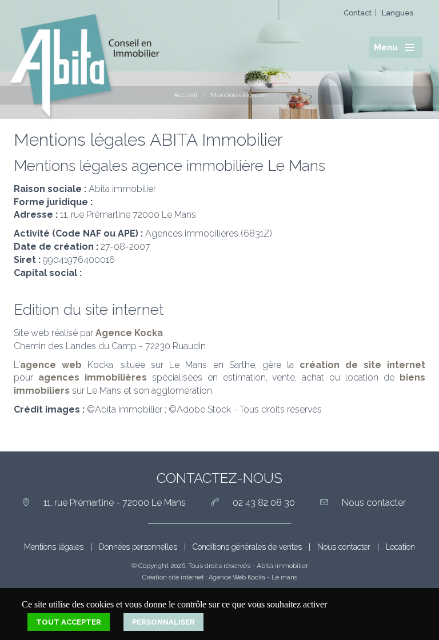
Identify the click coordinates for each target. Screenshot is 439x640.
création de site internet (362, 364)
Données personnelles (138, 546)
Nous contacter (343, 546)
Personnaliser (163, 622)
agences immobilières (92, 377)
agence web (51, 364)
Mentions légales (53, 546)
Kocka (256, 577)
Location (400, 546)
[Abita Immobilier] (83, 64)
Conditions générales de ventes (247, 546)
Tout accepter (68, 622)
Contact (358, 13)
